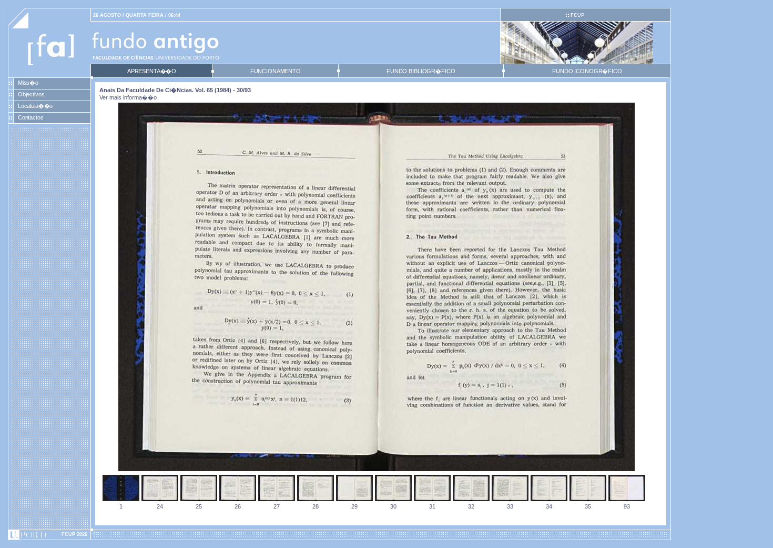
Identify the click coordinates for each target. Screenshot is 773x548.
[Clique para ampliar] (376, 469)
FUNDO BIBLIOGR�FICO (421, 71)
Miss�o (28, 82)
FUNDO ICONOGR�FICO (587, 71)
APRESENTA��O (151, 71)
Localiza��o (35, 106)
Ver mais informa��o (128, 97)
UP (577, 15)
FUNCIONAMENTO (275, 71)
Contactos (31, 117)
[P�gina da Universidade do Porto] (49, 535)
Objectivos (31, 94)
